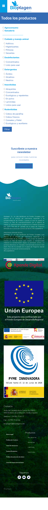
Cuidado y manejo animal (16, 39)
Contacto (8, 406)
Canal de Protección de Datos (15, 462)
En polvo (9, 99)
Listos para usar (13, 105)
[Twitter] (28, 477)
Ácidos (8, 74)
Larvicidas (10, 102)
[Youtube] (24, 477)
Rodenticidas (10, 109)
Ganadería (9, 31)
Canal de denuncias (12, 445)
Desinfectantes (11, 57)
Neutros (9, 80)
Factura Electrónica (11, 451)
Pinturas (9, 50)
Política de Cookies (12, 440)
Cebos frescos (12, 117)
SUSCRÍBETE (24, 166)
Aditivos (9, 43)
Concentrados (12, 62)
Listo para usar (12, 65)
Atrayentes (10, 89)
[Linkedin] (19, 477)
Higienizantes (11, 47)
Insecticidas (10, 85)
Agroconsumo (11, 28)
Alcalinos (9, 77)
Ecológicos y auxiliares (16, 123)
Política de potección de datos (15, 457)
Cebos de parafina (14, 114)
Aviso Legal (9, 434)
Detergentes (10, 69)
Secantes (9, 53)
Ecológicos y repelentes (16, 95)
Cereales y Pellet (13, 120)
